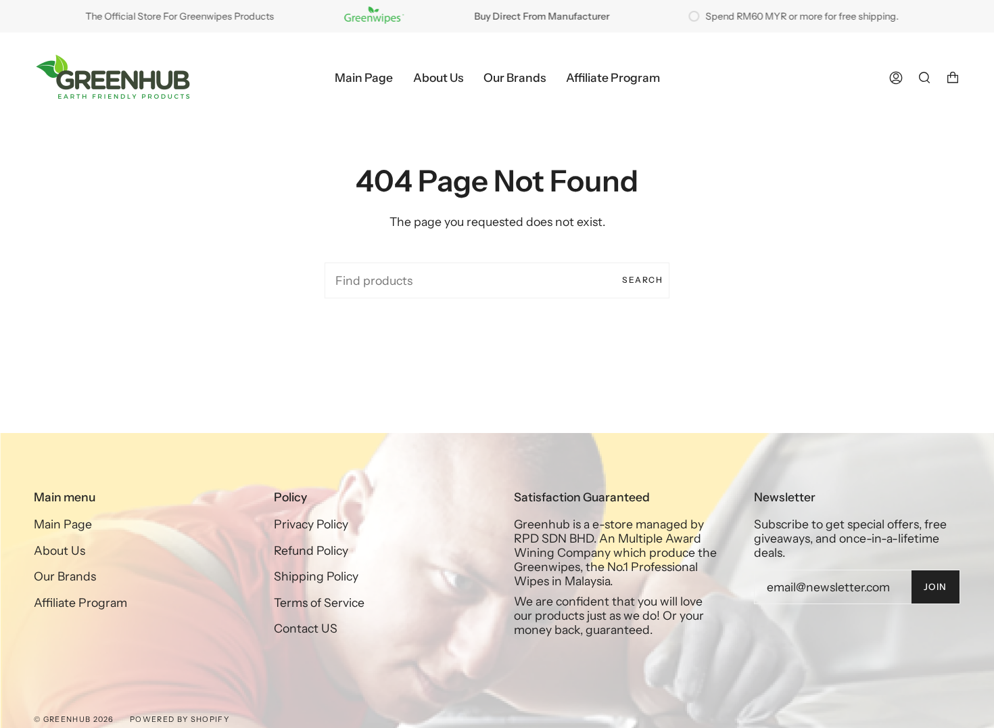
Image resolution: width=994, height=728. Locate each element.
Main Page (63, 524)
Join (935, 586)
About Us (59, 550)
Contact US (305, 628)
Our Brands (65, 576)
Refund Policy (311, 550)
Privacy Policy (311, 524)
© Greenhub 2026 (74, 719)
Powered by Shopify (179, 719)
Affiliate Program (80, 602)
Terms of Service (319, 602)
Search (642, 280)
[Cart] (953, 77)
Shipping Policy (316, 576)
